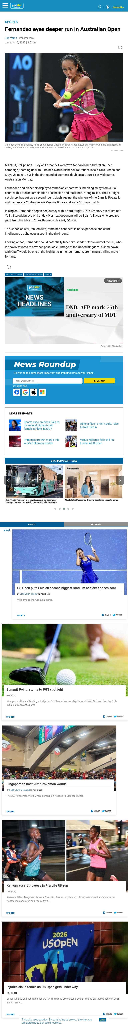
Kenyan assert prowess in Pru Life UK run (37, 885)
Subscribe (118, 7)
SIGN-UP (99, 380)
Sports (11, 22)
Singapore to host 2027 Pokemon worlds (36, 784)
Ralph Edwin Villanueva (19, 790)
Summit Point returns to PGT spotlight (34, 689)
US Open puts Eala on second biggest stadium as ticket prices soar (66, 588)
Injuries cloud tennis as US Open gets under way (42, 987)
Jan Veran (11, 38)
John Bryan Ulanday (29, 594)
